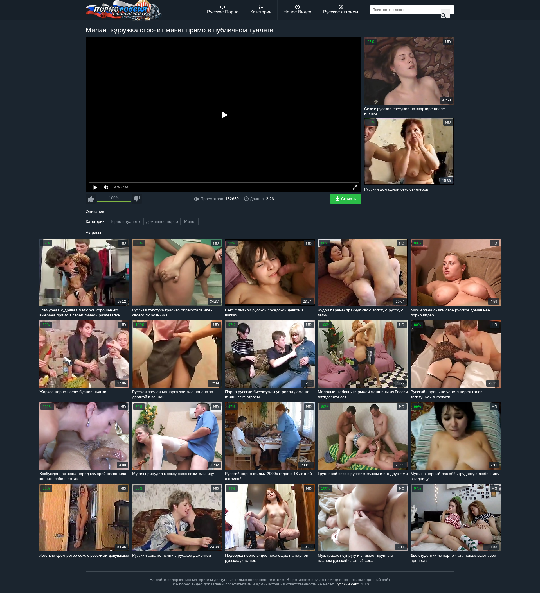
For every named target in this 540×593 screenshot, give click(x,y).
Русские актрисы (340, 12)
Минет (190, 221)
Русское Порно (222, 12)
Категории (261, 12)
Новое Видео (297, 12)
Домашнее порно (162, 221)
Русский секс (347, 584)
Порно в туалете (124, 221)
